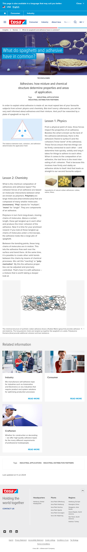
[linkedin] (16, 532)
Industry (30, 13)
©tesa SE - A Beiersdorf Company (43, 548)
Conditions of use (63, 540)
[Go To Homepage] (5, 13)
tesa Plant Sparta (56, 510)
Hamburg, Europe (74, 501)
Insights (5, 30)
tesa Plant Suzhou (57, 507)
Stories (15, 30)
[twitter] (5, 532)
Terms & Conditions (43, 544)
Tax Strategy (74, 540)
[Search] (75, 22)
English (16, 7)
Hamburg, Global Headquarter (38, 502)
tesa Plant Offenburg (58, 501)
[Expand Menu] (5, 22)
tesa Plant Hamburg (57, 504)
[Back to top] (82, 490)
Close (79, 3)
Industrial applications (48, 97)
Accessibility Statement (35, 540)
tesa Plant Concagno (57, 513)
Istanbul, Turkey (74, 521)
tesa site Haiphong (57, 515)
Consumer (15, 13)
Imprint (11, 540)
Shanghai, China (74, 504)
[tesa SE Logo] (18, 22)
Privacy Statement (21, 540)
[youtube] (10, 532)
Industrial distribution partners (43, 100)
